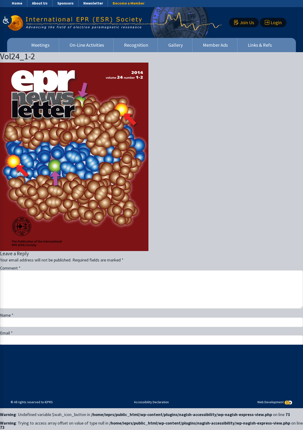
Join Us (247, 22)
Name (6, 315)
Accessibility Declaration (151, 402)
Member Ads (215, 45)
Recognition (136, 45)
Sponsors (65, 3)
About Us (40, 3)
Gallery (175, 45)
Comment (10, 268)
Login (276, 22)
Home (17, 3)
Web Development (270, 402)
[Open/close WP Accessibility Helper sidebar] (6, 20)
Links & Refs (260, 45)
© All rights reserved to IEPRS (32, 402)
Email (6, 333)
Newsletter (93, 3)
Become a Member (128, 3)
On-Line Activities (87, 45)
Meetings (40, 45)
